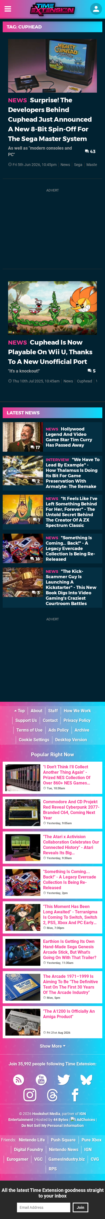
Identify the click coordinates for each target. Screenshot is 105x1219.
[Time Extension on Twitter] (64, 1080)
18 (37, 559)
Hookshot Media (46, 1114)
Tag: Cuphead (24, 27)
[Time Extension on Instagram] (30, 1096)
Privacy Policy (77, 720)
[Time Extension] (52, 9)
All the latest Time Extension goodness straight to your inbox (53, 1193)
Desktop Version (71, 739)
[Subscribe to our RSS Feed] (19, 1080)
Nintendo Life (32, 1139)
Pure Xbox (92, 1139)
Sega (78, 164)
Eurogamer (17, 1159)
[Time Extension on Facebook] (75, 1096)
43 (92, 151)
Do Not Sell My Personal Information (53, 1125)
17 (37, 447)
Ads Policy (58, 730)
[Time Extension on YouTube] (41, 1080)
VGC (38, 1159)
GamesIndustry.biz (66, 1159)
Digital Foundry (28, 1149)
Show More (51, 1046)
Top (21, 710)
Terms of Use (29, 730)
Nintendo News (63, 1149)
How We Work (77, 710)
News (65, 164)
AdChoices (85, 1119)
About (36, 710)
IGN (88, 1149)
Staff (53, 710)
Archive (82, 730)
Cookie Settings (34, 739)
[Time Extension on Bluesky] (86, 1080)
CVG (95, 1159)
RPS (53, 1168)
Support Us (26, 720)
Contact (50, 720)
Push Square (63, 1139)
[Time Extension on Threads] (52, 1096)
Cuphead (84, 381)
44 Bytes (60, 1119)
